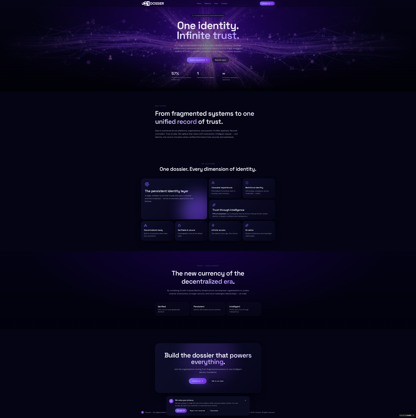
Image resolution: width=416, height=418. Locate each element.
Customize (214, 411)
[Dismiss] (413, 415)
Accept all (181, 411)
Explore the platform (197, 60)
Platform (208, 3)
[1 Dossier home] (152, 3)
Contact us (266, 3)
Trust (216, 3)
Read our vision (220, 60)
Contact (224, 3)
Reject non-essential (197, 411)
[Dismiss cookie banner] (245, 400)
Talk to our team (217, 381)
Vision (199, 3)
